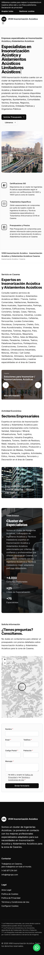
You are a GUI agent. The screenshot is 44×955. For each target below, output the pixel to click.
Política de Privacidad (10, 898)
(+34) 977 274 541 (9, 870)
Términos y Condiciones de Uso (15, 902)
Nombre (9, 729)
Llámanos (9, 122)
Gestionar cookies (26, 11)
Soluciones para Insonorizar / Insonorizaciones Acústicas (19, 378)
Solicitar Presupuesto (12, 117)
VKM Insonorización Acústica (22, 19)
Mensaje (9, 761)
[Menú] (3, 23)
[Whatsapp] (36, 947)
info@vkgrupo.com (9, 874)
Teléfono (27, 740)
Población (28, 750)
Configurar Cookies (9, 906)
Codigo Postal (11, 750)
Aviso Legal (6, 890)
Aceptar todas (7, 11)
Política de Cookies (9, 894)
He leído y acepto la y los (20, 777)
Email (8, 740)
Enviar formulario (22, 786)
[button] (38, 385)
